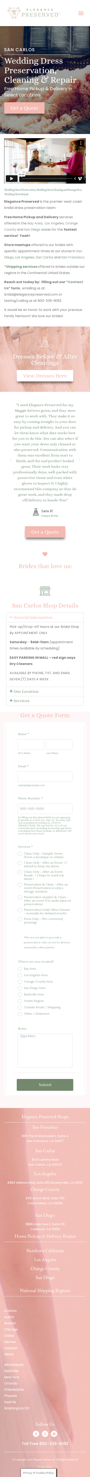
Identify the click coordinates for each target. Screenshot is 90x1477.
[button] (81, 13)
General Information (33, 617)
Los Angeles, (54, 223)
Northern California (45, 1250)
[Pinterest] (54, 1434)
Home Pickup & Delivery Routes (45, 1236)
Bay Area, (35, 223)
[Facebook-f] (36, 1434)
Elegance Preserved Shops (45, 1116)
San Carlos (44, 257)
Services (22, 700)
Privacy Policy (45, 1466)
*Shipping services (20, 266)
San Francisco (72, 257)
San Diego (32, 229)
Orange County (45, 1268)
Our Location (26, 691)
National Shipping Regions (45, 1290)
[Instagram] (45, 1434)
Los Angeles (24, 257)
